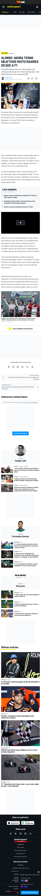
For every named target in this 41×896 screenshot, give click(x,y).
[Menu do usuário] (37, 7)
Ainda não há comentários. (20, 402)
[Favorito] (32, 78)
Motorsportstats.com (20, 856)
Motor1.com (20, 847)
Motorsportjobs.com (21, 850)
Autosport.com (20, 853)
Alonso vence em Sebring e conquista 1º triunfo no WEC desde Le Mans (20, 196)
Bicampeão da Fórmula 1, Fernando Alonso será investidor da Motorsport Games (19, 202)
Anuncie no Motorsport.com (21, 868)
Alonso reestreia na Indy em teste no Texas (18, 207)
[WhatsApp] (18, 367)
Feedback (20, 865)
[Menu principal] (3, 6)
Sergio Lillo (8, 77)
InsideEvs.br (20, 844)
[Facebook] (9, 367)
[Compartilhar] (28, 78)
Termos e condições (14, 886)
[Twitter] (13, 367)
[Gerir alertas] (32, 367)
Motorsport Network (17, 891)
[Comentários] (37, 78)
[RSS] (30, 834)
